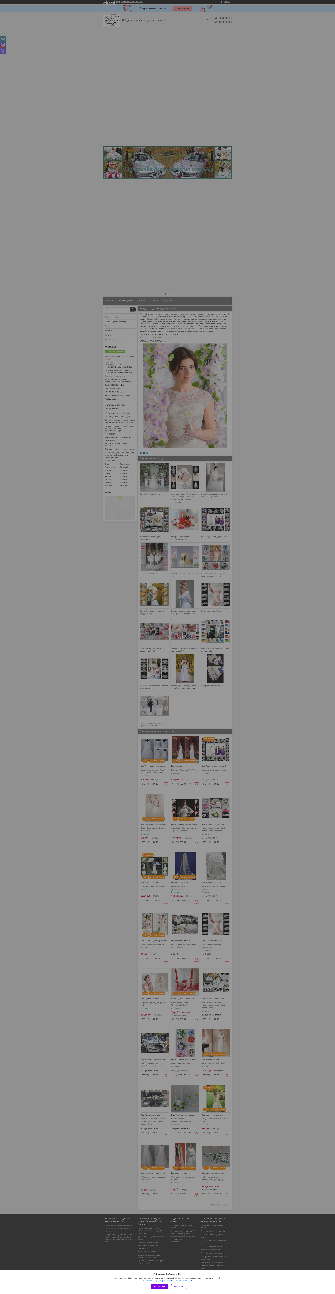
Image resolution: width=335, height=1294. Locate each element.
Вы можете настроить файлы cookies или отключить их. (167, 1281)
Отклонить (178, 1287)
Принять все (159, 1287)
